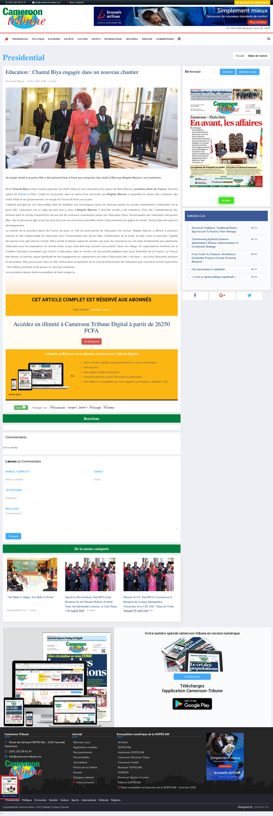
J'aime (18, 408)
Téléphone (14, 490)
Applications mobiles (85, 747)
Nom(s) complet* (18, 471)
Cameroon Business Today (134, 757)
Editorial (132, 39)
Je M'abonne (91, 341)
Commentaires (165, 39)
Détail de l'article (257, 55)
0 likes (33, 610)
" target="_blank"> (78, 407)
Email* (99, 471)
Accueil (240, 55)
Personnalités (81, 757)
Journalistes (80, 762)
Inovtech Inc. (261, 806)
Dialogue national (83, 777)
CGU (38, 807)
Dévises (65, 807)
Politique (38, 39)
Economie (54, 39)
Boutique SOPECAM (130, 767)
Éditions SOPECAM (129, 782)
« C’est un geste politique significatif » (214, 276)
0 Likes (53, 81)
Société (69, 39)
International (113, 39)
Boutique (244, 2)
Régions (147, 39)
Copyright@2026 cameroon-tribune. (19, 807)
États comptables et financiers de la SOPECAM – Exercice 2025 (158, 787)
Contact (55, 807)
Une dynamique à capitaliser (208, 269)
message (12, 508)
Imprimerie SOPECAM (131, 752)
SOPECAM (124, 747)
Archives (123, 742)
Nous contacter (76, 2)
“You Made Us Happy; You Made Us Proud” (30, 597)
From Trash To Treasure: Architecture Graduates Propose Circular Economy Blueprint (214, 258)
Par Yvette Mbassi (15, 81)
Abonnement (261, 2)
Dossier (77, 772)
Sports (96, 39)
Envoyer (13, 536)
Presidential (20, 39)
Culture (82, 39)
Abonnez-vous (247, 71)
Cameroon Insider (128, 762)
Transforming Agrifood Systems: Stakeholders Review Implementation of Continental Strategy (215, 243)
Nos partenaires (82, 752)
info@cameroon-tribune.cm (47, 2)
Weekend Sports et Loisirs (133, 777)
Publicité (46, 807)
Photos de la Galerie (85, 767)
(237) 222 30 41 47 (16, 2)
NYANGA (123, 772)
